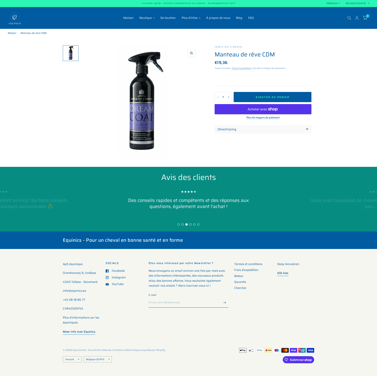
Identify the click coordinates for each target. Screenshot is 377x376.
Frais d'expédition (241, 68)
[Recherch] (349, 18)
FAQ (251, 17)
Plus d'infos (190, 17)
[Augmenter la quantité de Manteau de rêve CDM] (229, 97)
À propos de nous (218, 17)
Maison (128, 17)
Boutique (145, 17)
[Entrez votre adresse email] (224, 302)
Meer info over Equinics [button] (79, 331)
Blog (239, 17)
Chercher (240, 288)
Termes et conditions (248, 264)
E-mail (152, 295)
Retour (238, 276)
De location (168, 17)
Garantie (240, 282)
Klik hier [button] (282, 273)
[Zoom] (191, 53)
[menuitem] (128, 18)
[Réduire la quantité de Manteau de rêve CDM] (218, 97)
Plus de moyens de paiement (263, 117)
